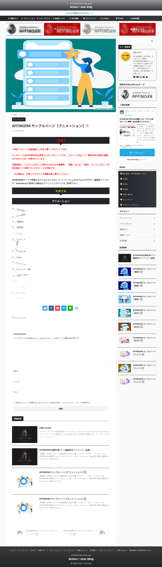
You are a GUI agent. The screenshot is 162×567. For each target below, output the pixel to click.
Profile (125, 184)
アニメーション (20, 317)
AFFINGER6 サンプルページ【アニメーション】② (62, 499)
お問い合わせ (128, 194)
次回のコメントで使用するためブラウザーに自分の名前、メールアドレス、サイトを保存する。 (54, 402)
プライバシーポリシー (131, 205)
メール (16, 381)
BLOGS (125, 189)
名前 (15, 371)
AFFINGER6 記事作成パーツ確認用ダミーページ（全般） (65, 450)
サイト (16, 392)
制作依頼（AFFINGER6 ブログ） (135, 174)
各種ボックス (81, 550)
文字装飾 (92, 550)
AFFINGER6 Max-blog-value (81, 555)
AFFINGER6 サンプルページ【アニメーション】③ (62, 472)
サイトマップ (128, 200)
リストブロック (68, 550)
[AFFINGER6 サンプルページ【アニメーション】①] (63, 308)
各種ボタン (42, 550)
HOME (125, 179)
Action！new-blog (81, 6)
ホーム (12, 550)
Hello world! (45, 428)
